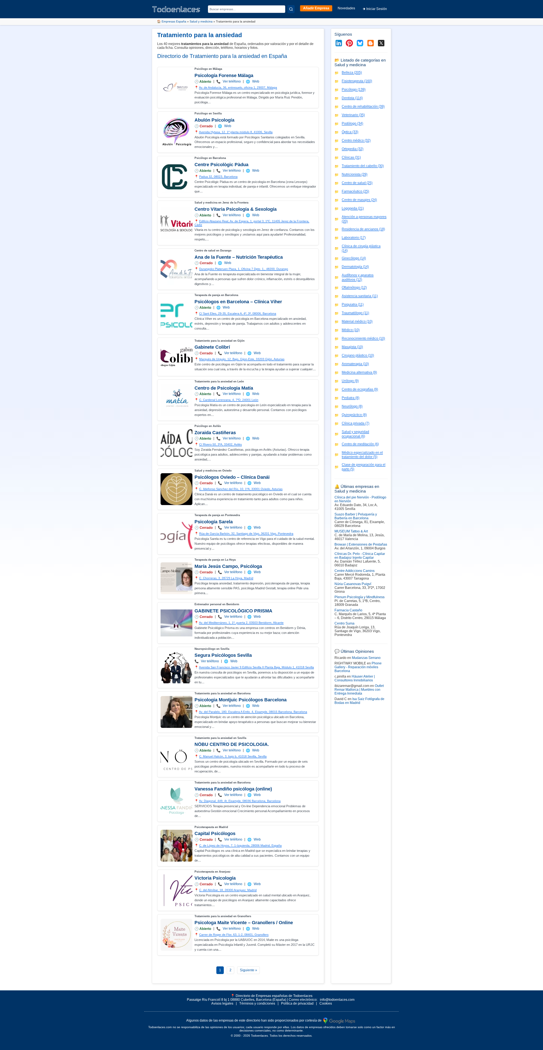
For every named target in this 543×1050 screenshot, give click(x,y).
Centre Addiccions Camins (354, 571)
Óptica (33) (350, 132)
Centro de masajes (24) (359, 200)
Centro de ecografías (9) (360, 389)
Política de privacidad (297, 1003)
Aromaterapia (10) (355, 364)
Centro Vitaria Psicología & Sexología (236, 209)
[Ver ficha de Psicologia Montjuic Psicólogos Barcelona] (176, 712)
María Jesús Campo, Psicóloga (228, 566)
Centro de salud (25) (357, 183)
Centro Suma (344, 623)
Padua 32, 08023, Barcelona (218, 176)
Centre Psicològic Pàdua (221, 164)
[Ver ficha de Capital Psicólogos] (176, 846)
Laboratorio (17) (354, 237)
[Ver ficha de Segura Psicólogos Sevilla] (176, 667)
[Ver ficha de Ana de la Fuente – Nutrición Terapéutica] (176, 269)
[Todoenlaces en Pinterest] (349, 43)
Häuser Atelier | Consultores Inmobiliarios (354, 678)
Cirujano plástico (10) (358, 355)
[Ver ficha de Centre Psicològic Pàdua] (176, 176)
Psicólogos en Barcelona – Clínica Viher (238, 301)
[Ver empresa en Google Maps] (339, 1020)
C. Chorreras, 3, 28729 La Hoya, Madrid (226, 578)
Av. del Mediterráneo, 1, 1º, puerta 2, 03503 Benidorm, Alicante (241, 622)
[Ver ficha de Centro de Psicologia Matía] (176, 400)
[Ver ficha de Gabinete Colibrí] (176, 357)
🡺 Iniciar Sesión (375, 9)
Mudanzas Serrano (366, 658)
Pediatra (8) (350, 398)
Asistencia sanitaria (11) (360, 296)
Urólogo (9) (350, 381)
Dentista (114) (352, 98)
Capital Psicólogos (215, 833)
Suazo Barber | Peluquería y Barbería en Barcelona (355, 516)
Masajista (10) (352, 347)
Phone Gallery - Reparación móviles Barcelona (358, 667)
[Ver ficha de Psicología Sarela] (176, 534)
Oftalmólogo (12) (354, 287)
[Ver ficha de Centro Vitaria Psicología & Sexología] (176, 223)
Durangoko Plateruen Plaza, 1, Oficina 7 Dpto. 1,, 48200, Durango (243, 269)
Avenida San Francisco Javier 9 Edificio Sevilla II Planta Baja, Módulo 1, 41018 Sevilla (256, 667)
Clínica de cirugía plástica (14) (361, 248)
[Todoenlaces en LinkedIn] (338, 43)
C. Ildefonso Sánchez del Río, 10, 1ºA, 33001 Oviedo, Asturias (241, 489)
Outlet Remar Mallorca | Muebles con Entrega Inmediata (359, 689)
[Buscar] (291, 9)
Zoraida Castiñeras (215, 432)
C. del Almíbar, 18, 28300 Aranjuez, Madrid (228, 890)
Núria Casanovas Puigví (352, 584)
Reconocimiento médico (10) (363, 338)
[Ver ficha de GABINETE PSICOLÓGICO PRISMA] (176, 623)
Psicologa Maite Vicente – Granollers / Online (244, 922)
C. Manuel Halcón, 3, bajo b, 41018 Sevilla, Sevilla (233, 756)
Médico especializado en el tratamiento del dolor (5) (362, 455)
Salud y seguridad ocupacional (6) (355, 434)
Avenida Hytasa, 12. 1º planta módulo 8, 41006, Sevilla (236, 132)
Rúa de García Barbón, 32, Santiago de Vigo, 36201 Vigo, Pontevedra (246, 533)
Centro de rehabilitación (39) (363, 106)
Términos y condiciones (257, 1003)
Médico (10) (351, 330)
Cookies (325, 1003)
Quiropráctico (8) (354, 415)
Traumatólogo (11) (355, 313)
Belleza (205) (352, 72)
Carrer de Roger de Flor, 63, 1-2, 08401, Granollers (234, 934)
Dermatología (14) (355, 266)
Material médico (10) (357, 321)
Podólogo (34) (352, 123)
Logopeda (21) (353, 208)
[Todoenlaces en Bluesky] (360, 43)
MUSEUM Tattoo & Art (351, 531)
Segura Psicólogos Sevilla (223, 655)
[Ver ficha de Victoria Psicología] (176, 890)
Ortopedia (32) (352, 149)
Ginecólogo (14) (354, 258)
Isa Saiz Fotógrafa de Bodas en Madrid (359, 701)
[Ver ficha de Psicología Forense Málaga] (176, 87)
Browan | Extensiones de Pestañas (360, 544)
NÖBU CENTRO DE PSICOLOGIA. (232, 744)
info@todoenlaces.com (337, 999)
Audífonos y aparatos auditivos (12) (358, 277)
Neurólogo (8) (352, 406)
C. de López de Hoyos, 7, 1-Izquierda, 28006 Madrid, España (240, 845)
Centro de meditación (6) (360, 444)
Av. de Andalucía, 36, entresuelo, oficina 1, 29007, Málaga (238, 87)
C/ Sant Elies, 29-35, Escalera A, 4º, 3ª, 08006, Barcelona (237, 313)
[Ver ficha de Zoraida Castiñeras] (176, 444)
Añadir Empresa (316, 8)
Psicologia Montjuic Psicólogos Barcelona (241, 699)
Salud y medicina (201, 21)
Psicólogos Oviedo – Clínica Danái (232, 477)
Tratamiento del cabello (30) (363, 166)
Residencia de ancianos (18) (363, 229)
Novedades (346, 8)
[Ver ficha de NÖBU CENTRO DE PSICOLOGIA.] (176, 756)
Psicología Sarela (214, 521)
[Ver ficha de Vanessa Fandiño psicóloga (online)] (176, 801)
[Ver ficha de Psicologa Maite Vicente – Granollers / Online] (176, 935)
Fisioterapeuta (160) (357, 81)
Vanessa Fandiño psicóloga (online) (233, 789)
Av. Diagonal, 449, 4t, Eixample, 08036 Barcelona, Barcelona (240, 801)
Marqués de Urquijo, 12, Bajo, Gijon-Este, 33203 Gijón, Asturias (241, 359)
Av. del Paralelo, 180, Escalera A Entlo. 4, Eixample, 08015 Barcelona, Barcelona (253, 711)
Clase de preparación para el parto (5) (363, 467)
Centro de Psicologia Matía (224, 388)
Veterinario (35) (353, 115)
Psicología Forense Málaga (224, 75)
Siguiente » (248, 970)
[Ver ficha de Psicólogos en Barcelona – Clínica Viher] (176, 314)
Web (255, 81)
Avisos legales (222, 1003)
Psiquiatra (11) (353, 304)
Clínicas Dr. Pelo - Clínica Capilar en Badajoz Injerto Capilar (359, 555)
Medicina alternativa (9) (359, 372)
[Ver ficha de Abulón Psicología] (176, 132)
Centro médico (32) (356, 140)
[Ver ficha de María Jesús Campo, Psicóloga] (176, 578)
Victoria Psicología (215, 878)
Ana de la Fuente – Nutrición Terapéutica (239, 257)
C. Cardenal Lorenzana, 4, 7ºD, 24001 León (228, 399)
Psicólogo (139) (353, 89)
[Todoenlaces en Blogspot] (370, 43)
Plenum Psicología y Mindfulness (359, 597)
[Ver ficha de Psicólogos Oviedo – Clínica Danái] (176, 489)
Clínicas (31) (351, 157)
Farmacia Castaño (348, 610)
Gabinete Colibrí (212, 347)
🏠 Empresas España (171, 21)
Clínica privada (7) (355, 423)
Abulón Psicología (214, 120)
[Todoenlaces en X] (381, 43)
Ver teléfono (232, 81)
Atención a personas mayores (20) (364, 219)
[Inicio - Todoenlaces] (176, 9)
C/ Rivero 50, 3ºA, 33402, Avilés (220, 444)
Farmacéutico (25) (355, 191)
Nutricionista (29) (354, 174)
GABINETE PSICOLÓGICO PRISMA (233, 610)
